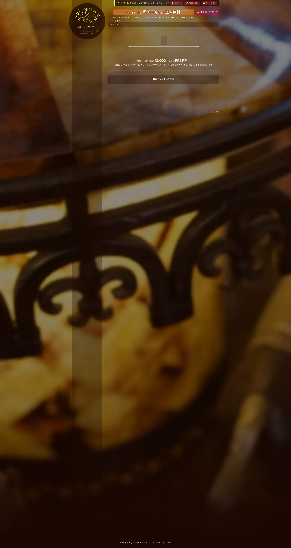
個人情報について (147, 3)
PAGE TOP (214, 111)
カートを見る (211, 3)
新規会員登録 (194, 3)
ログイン (178, 3)
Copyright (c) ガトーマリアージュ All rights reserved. (145, 542)
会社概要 (133, 3)
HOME (122, 3)
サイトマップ (164, 3)
